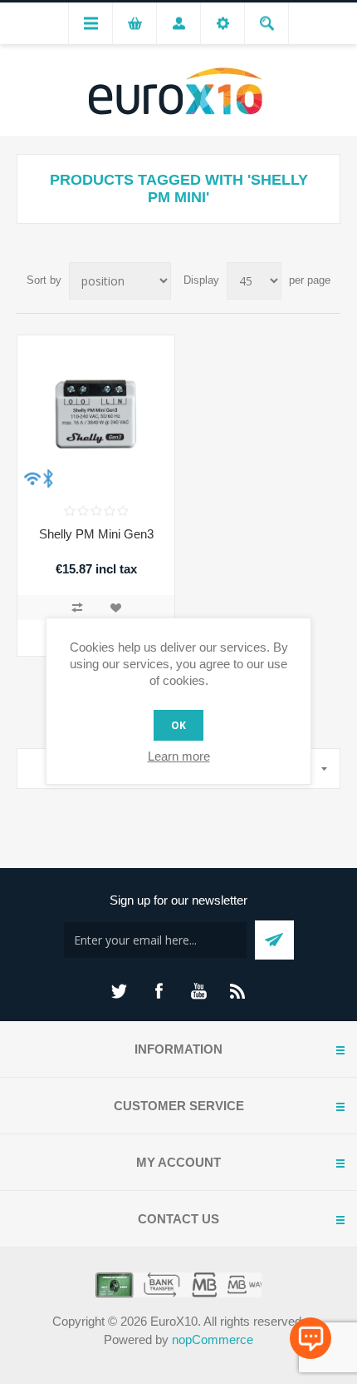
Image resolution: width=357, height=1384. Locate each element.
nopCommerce (212, 1339)
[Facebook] (158, 991)
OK (178, 725)
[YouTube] (198, 991)
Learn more (179, 756)
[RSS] (238, 991)
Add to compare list (77, 607)
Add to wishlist (115, 607)
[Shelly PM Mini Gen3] (95, 414)
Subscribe (274, 940)
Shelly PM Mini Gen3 (96, 534)
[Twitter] (118, 991)
